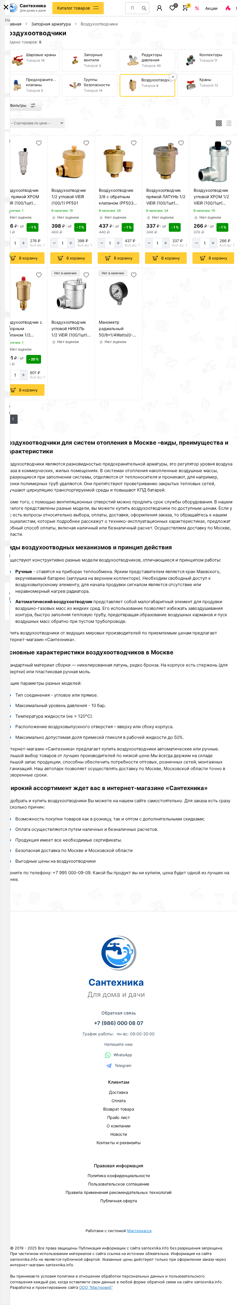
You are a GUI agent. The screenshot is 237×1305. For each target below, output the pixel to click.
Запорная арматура (51, 23)
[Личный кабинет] (159, 8)
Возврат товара (118, 1109)
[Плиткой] (219, 123)
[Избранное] (172, 8)
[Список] (228, 123)
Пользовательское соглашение (118, 1183)
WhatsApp (123, 1054)
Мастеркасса (139, 1230)
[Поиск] (144, 8)
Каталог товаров (73, 7)
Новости (118, 1134)
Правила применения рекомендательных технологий (118, 1192)
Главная (13, 23)
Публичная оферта (118, 1200)
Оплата (119, 1100)
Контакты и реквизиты (119, 1142)
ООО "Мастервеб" (96, 1287)
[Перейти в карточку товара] (24, 161)
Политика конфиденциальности (119, 1175)
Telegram (123, 1065)
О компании (118, 1125)
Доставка (118, 1092)
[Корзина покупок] (185, 8)
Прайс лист (118, 1117)
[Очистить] (173, 76)
